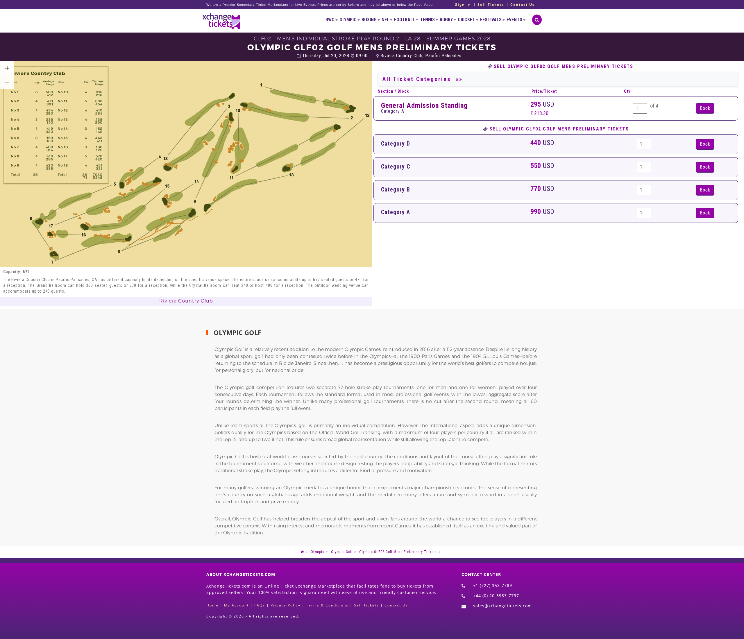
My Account (236, 605)
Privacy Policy (286, 605)
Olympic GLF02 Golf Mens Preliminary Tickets (398, 552)
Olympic (317, 552)
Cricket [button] (467, 19)
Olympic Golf (342, 552)
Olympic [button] (348, 19)
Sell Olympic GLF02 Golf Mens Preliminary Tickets (563, 66)
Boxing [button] (370, 19)
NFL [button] (386, 19)
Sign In (463, 4)
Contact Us (522, 4)
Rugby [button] (447, 19)
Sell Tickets (490, 4)
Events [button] (515, 19)
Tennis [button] (428, 19)
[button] (7, 68)
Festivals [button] (491, 19)
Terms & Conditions (327, 605)
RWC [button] (330, 19)
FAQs (259, 605)
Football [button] (405, 19)
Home (212, 605)
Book (705, 144)
